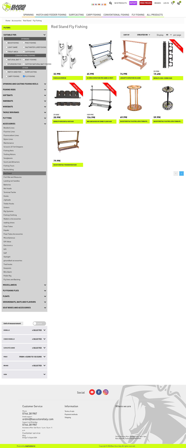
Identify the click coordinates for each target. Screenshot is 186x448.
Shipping (68, 417)
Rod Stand (8, 173)
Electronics (8, 245)
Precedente (176, 173)
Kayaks (6, 230)
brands (157, 3)
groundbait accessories (13, 260)
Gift (5, 249)
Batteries (7, 184)
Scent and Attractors (12, 162)
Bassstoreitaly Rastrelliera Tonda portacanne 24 (134, 121)
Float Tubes (8, 226)
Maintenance (9, 143)
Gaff (5, 253)
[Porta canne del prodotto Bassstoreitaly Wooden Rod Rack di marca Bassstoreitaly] (68, 141)
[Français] (102, 4)
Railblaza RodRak (60, 78)
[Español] (105, 4)
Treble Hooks (9, 203)
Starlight (7, 256)
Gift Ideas (7, 241)
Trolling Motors (10, 154)
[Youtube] (92, 394)
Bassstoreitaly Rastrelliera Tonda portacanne (168, 121)
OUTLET (133, 3)
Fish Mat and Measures (13, 177)
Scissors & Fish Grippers (13, 146)
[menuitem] (38, 435)
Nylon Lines (8, 139)
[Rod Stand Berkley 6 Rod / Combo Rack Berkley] (168, 55)
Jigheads (7, 200)
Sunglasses (8, 158)
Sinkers (6, 207)
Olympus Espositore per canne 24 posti (100, 78)
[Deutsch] (98, 4)
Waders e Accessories (12, 219)
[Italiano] (92, 4)
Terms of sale (69, 411)
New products (120, 3)
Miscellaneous (9, 238)
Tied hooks (8, 264)
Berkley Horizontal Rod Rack (64, 121)
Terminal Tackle (10, 192)
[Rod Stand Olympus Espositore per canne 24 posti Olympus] (101, 55)
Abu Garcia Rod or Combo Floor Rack (99, 121)
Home (8, 20)
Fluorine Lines (9, 131)
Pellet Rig (7, 275)
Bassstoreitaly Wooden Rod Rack (65, 165)
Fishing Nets (9, 150)
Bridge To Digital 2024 (29, 437)
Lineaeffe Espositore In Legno (130, 78)
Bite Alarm (8, 272)
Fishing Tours (9, 165)
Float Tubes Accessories (13, 234)
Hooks (6, 196)
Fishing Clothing (10, 215)
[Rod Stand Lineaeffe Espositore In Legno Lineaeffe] (134, 55)
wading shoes (9, 222)
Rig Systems (8, 211)
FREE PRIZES (145, 3)
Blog (24, 435)
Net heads (8, 188)
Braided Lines (9, 128)
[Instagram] (106, 394)
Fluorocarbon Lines (11, 135)
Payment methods (71, 414)
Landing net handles (12, 181)
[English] (95, 4)
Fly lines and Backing (12, 279)
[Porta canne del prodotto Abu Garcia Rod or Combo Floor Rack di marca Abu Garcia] (101, 98)
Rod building (9, 169)
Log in (166, 3)
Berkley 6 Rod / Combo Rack (163, 78)
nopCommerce (30, 446)
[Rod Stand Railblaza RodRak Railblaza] (68, 55)
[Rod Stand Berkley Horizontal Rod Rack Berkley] (68, 98)
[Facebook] (99, 394)
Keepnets (7, 268)
